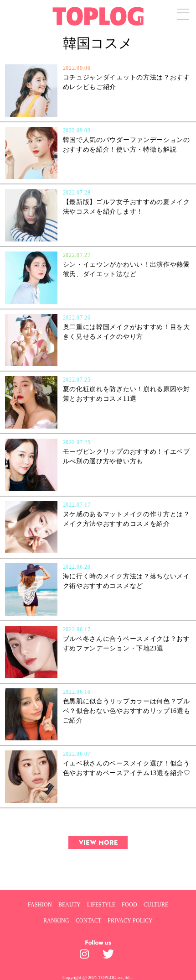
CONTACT (88, 920)
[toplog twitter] (109, 956)
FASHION (40, 904)
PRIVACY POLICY (130, 920)
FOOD (129, 904)
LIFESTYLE (101, 904)
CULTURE (156, 904)
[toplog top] (98, 16)
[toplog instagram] (86, 956)
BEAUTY (69, 904)
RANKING (56, 920)
